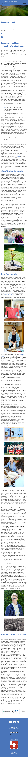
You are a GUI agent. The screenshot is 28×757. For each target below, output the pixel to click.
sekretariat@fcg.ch (14, 728)
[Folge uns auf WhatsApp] (15, 722)
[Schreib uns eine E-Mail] (18, 722)
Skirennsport (8, 294)
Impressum (14, 752)
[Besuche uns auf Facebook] (10, 722)
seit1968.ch (17, 156)
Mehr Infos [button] (4, 3)
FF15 (2, 37)
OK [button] (24, 2)
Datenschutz (14, 753)
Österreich (19, 530)
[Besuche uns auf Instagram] (12, 722)
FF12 (2, 33)
